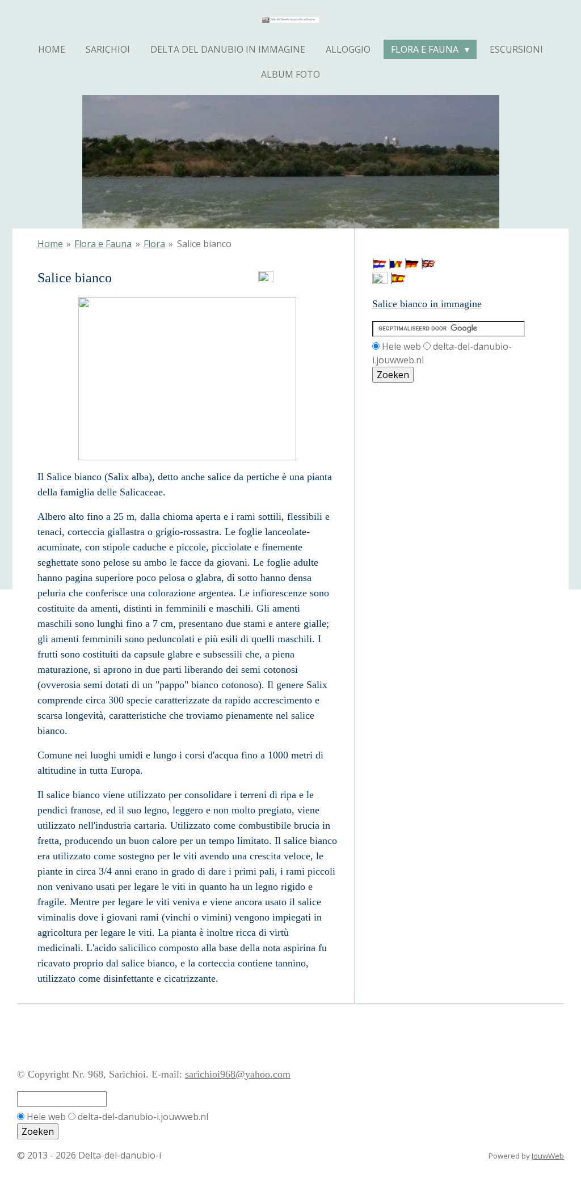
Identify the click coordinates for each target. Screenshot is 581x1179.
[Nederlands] (379, 266)
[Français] (380, 280)
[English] (428, 266)
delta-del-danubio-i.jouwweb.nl (143, 1116)
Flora (154, 244)
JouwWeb (548, 1156)
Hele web (401, 346)
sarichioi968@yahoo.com (237, 1074)
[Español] (397, 280)
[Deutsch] (412, 266)
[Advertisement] (423, 434)
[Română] (395, 266)
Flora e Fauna (103, 244)
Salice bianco (204, 244)
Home (50, 244)
